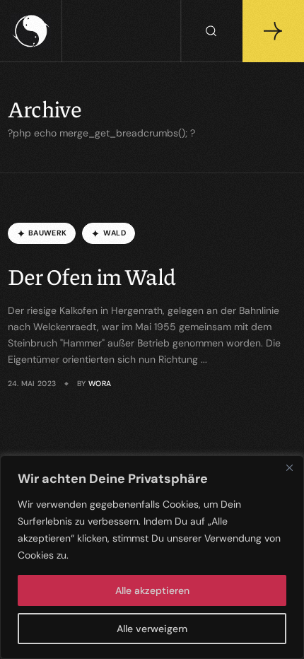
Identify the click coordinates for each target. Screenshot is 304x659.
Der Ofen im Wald (92, 276)
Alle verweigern (152, 628)
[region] (152, 557)
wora (99, 383)
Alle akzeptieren (152, 590)
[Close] (289, 467)
